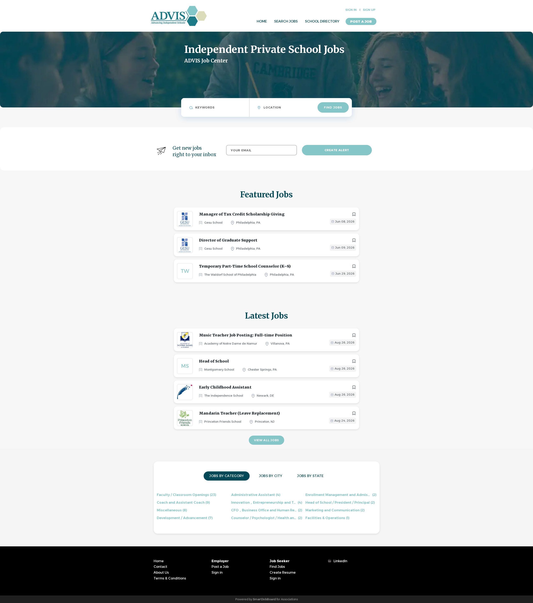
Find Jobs (333, 107)
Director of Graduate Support (228, 240)
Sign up (369, 10)
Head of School (214, 361)
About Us (161, 572)
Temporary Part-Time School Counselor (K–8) (245, 266)
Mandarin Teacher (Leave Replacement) (239, 413)
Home (262, 21)
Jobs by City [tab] (270, 476)
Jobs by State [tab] (310, 476)
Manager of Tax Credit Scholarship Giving (242, 214)
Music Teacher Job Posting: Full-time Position (245, 335)
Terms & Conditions (170, 578)
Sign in (351, 10)
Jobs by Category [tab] (226, 476)
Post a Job (361, 22)
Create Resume (283, 572)
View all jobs (266, 440)
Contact (160, 567)
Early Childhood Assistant (225, 387)
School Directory (322, 21)
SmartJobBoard (264, 599)
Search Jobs (286, 21)
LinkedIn (340, 561)
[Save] (354, 214)
